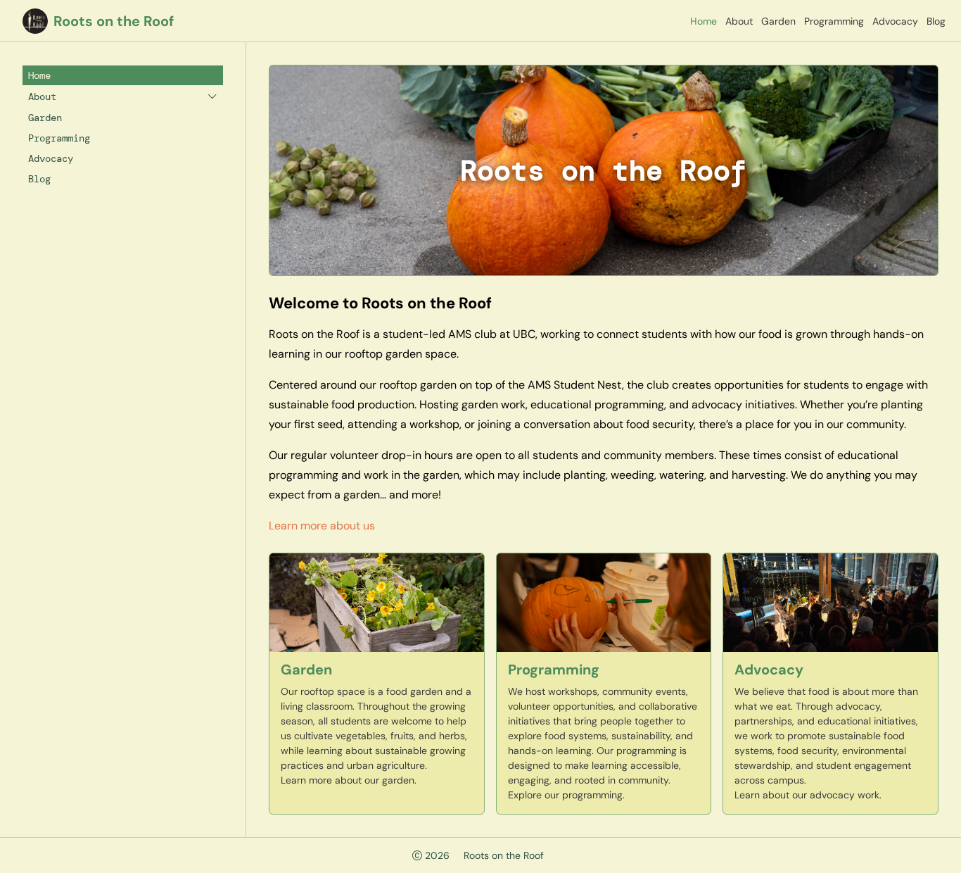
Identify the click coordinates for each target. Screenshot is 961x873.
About (739, 21)
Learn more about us (322, 525)
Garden (778, 21)
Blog (936, 21)
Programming (834, 21)
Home (703, 21)
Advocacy (895, 21)
